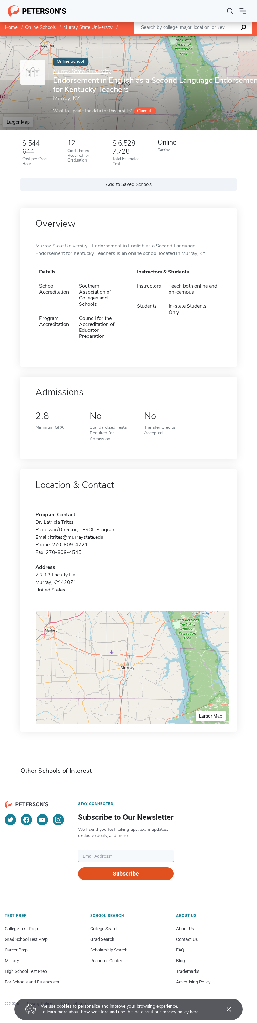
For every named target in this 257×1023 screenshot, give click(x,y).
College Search (104, 928)
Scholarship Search (109, 949)
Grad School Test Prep (26, 939)
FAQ (180, 949)
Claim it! (144, 111)
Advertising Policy (193, 981)
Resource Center (106, 960)
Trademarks (187, 971)
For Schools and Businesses (32, 981)
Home (11, 27)
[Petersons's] (37, 11)
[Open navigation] (243, 11)
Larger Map (18, 122)
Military (12, 960)
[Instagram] (58, 819)
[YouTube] (42, 819)
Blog (180, 960)
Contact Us (187, 939)
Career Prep (16, 949)
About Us (185, 928)
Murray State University (88, 27)
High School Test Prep (26, 971)
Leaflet (183, 39)
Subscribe (126, 873)
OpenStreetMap (214, 39)
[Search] (230, 11)
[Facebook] (26, 819)
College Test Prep (21, 928)
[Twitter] (10, 819)
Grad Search (102, 939)
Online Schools (40, 27)
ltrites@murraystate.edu (76, 537)
